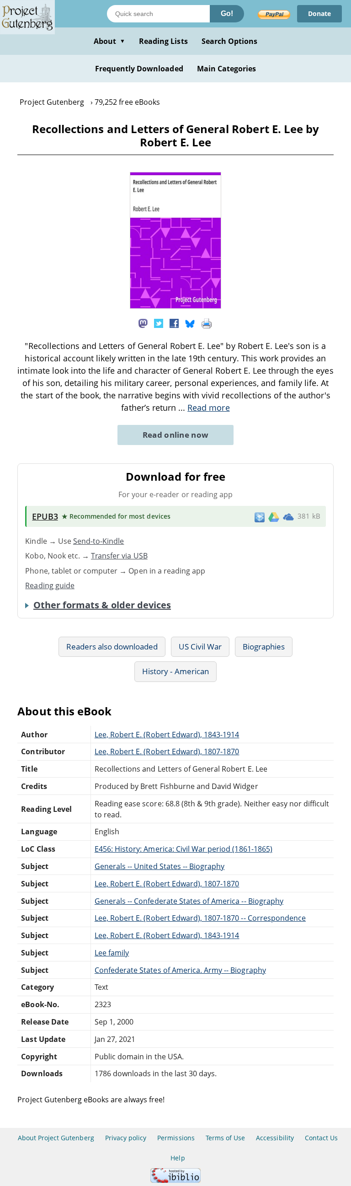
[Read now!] (175, 306)
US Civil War (200, 646)
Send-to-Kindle (98, 541)
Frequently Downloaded (139, 69)
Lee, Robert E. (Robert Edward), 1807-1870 (167, 751)
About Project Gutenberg (56, 1137)
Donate (319, 13)
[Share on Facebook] (174, 323)
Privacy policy (126, 1137)
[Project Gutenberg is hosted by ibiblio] (175, 1180)
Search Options (230, 41)
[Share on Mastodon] (143, 323)
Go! (227, 13)
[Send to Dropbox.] (260, 516)
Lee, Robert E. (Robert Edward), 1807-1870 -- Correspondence (200, 918)
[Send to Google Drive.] (273, 516)
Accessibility (275, 1137)
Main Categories (226, 69)
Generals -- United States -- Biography (159, 866)
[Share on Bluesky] (190, 323)
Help (177, 1158)
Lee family (112, 953)
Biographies (264, 646)
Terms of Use (225, 1137)
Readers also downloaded (112, 646)
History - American (175, 671)
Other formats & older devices (102, 605)
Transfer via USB (119, 556)
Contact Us (321, 1137)
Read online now (176, 434)
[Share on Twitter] (158, 323)
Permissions (175, 1137)
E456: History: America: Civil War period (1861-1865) (183, 849)
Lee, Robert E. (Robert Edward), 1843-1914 (167, 735)
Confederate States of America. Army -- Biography (180, 970)
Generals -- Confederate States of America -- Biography (189, 901)
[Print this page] (207, 323)
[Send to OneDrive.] (288, 516)
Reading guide (49, 585)
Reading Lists (163, 41)
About (109, 41)
